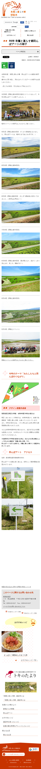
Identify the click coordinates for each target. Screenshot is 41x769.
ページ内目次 (20, 51)
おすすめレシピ (7, 718)
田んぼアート (8, 713)
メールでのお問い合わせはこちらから (15, 754)
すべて (29, 21)
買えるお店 (6, 731)
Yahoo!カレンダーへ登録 (30, 613)
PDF (29, 23)
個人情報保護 (28, 760)
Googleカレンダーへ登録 (14, 611)
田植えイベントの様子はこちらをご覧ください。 (18, 360)
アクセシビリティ (13, 762)
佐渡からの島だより (9, 705)
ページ (35, 21)
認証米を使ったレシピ (11, 722)
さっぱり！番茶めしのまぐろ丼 (15, 655)
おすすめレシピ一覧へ (29, 660)
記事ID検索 (14, 26)
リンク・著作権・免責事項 (14, 760)
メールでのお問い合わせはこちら (14, 606)
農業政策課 (7, 596)
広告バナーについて (27, 762)
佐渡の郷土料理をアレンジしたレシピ (16, 726)
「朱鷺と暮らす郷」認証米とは (13, 696)
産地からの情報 (8, 709)
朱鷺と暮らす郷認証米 (14, 748)
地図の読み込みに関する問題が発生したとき (16, 587)
